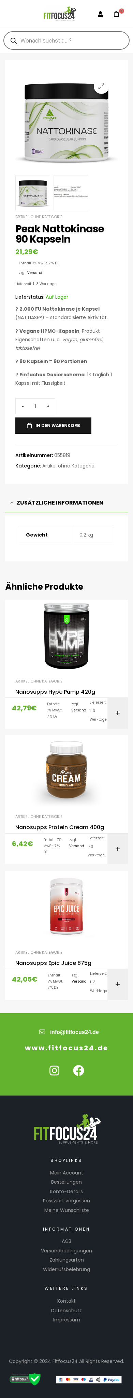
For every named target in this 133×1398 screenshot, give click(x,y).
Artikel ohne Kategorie (38, 216)
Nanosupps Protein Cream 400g (59, 827)
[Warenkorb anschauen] (114, 14)
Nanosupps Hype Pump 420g (55, 692)
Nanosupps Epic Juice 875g (53, 963)
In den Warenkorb (57, 425)
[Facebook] (79, 1070)
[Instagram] (54, 1070)
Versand (34, 272)
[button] (101, 86)
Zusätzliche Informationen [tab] (60, 503)
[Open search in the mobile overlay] (66, 40)
